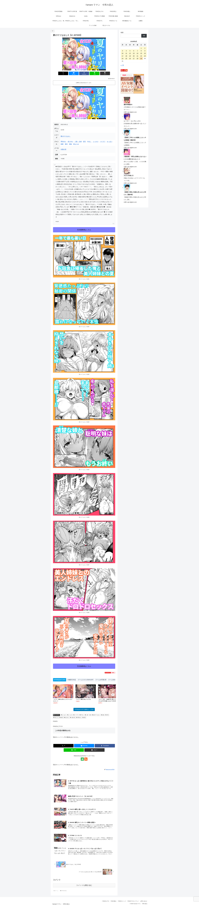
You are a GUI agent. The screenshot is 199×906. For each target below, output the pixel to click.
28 (137, 58)
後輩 (62, 144)
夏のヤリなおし (65, 136)
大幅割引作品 (71, 679)
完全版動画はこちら (84, 230)
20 (133, 56)
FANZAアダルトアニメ (133, 901)
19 (130, 56)
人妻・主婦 (78, 141)
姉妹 (70, 144)
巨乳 (84, 141)
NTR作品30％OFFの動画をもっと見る (84, 709)
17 (122, 56)
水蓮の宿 (63, 149)
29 (141, 58)
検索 (122, 32)
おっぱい (109, 141)
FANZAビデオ (105, 901)
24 (122, 58)
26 (130, 58)
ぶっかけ (95, 141)
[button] (105, 73)
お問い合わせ (143, 901)
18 (126, 56)
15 (141, 53)
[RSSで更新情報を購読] (85, 759)
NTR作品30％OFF (59, 679)
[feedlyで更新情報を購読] (82, 759)
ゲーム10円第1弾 (101, 679)
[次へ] (112, 694)
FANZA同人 (57, 714)
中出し (89, 141)
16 (145, 53)
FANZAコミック (122, 901)
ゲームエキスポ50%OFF (85, 679)
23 (145, 56)
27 (133, 58)
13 (133, 53)
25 (126, 58)
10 (122, 53)
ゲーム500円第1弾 (114, 679)
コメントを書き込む (84, 885)
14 (137, 53)
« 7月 (122, 65)
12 (130, 53)
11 (126, 53)
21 (137, 56)
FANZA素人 (113, 901)
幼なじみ (76, 144)
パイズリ (102, 141)
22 (141, 56)
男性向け (63, 141)
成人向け (70, 141)
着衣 (66, 144)
